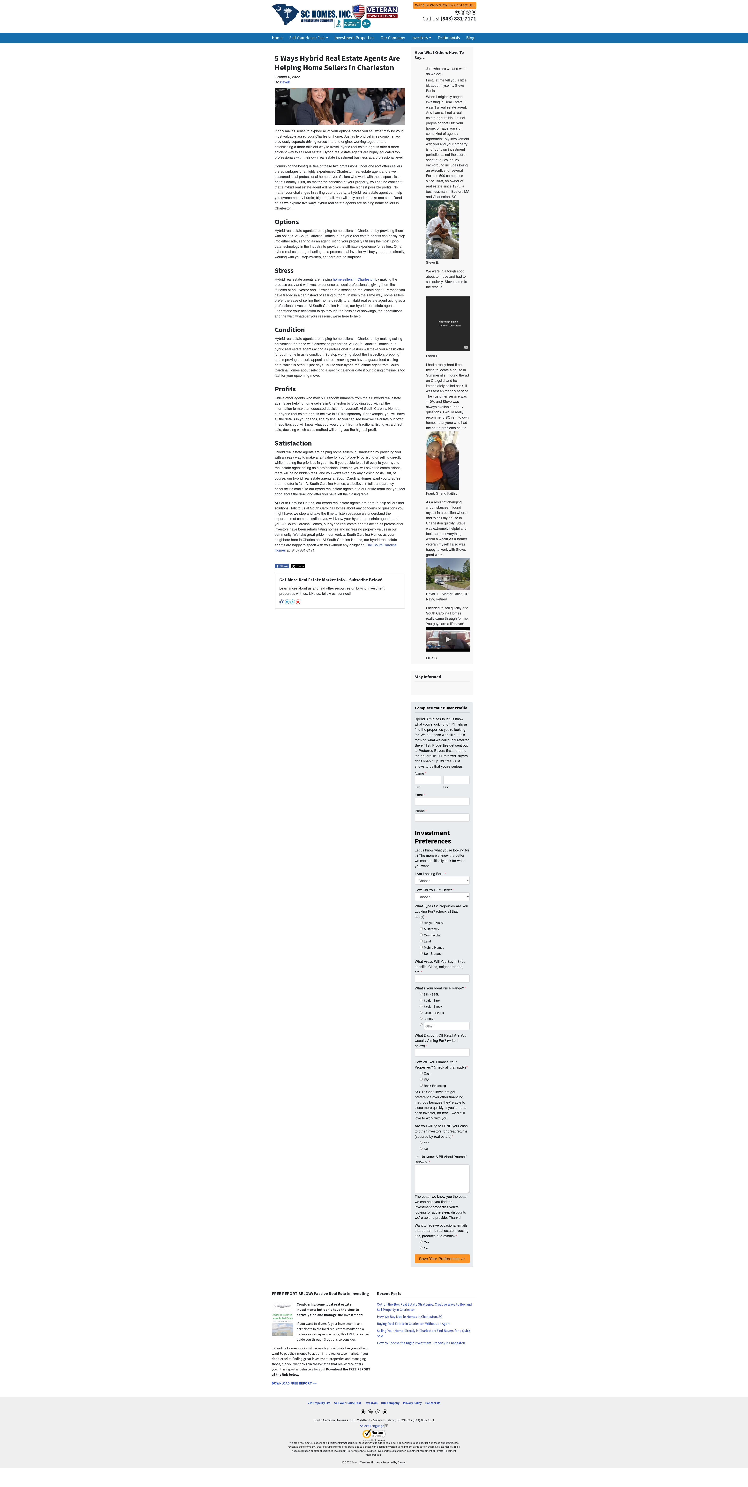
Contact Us (432, 1403)
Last (446, 787)
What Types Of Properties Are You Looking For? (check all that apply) (441, 911)
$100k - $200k (434, 1012)
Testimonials (449, 38)
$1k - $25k (431, 994)
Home (277, 38)
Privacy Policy (412, 1403)
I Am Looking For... (430, 873)
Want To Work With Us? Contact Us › (444, 5)
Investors (419, 38)
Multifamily (431, 929)
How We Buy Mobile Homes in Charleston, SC (409, 1316)
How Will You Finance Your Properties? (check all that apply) (441, 1064)
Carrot (402, 1462)
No (426, 1148)
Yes (426, 1142)
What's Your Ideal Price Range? (440, 987)
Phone (421, 810)
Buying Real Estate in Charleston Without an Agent (414, 1323)
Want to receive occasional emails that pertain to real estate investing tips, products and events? (441, 1230)
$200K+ (429, 1018)
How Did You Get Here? (434, 889)
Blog (470, 38)
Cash (427, 1073)
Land (427, 941)
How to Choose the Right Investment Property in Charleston (421, 1343)
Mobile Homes (434, 947)
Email (420, 794)
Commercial (432, 935)
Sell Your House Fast (307, 38)
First (417, 787)
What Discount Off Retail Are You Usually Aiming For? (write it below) (440, 1040)
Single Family (433, 922)
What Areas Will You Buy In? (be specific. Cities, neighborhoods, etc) (440, 966)
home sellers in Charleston (354, 279)
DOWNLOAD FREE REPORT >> (294, 1383)
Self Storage (433, 953)
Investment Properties (354, 38)
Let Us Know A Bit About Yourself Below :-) (441, 1159)
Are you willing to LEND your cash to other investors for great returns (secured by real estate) (441, 1131)
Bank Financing (435, 1085)
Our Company (393, 38)
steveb (285, 81)
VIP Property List (319, 1403)
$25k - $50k (432, 1000)
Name (420, 773)
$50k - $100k (433, 1006)
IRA (426, 1079)
